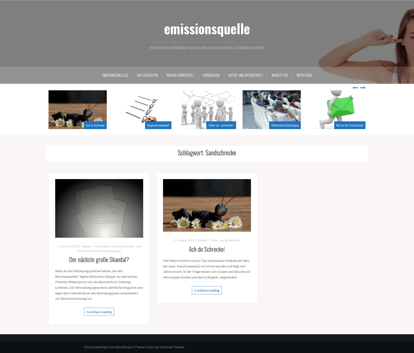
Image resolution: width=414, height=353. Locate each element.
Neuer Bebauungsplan (107, 251)
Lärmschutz (119, 246)
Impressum (304, 75)
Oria (149, 347)
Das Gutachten (147, 75)
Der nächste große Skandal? (86, 125)
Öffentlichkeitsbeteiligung (346, 125)
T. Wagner (85, 246)
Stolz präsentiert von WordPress (108, 347)
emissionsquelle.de (115, 75)
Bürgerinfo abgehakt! (220, 125)
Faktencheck (102, 246)
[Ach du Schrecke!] (207, 205)
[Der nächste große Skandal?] (99, 208)
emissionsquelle (207, 28)
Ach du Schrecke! (156, 125)
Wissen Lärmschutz (180, 75)
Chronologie (211, 75)
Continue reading (99, 312)
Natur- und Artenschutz (246, 75)
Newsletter (280, 75)
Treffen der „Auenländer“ (282, 125)
